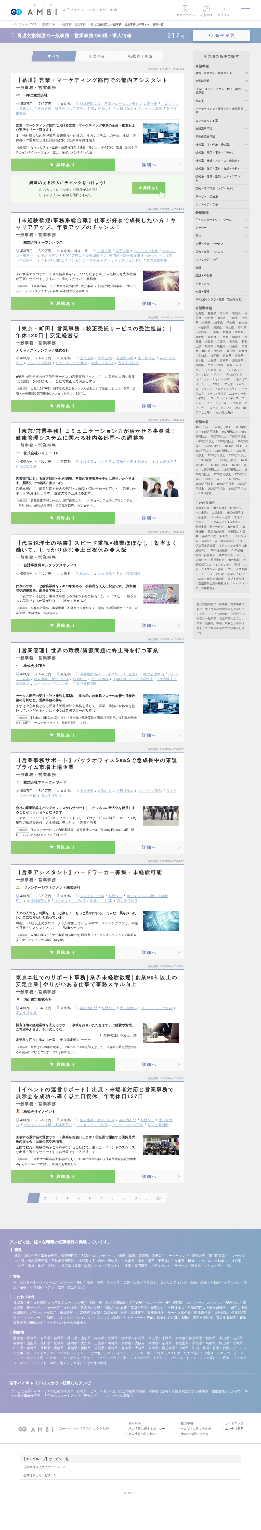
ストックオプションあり (123, 260)
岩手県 (224, 313)
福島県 (221, 317)
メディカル (202, 283)
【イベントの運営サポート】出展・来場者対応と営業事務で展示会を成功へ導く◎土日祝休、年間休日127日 (95, 1093)
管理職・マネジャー (187, 1303)
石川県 (242, 327)
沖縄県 (199, 365)
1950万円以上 (225, 483)
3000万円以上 (237, 488)
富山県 (230, 327)
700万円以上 (218, 436)
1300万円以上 (207, 460)
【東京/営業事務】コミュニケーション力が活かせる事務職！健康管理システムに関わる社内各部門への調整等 (96, 434)
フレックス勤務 (150, 109)
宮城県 (236, 313)
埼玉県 (218, 322)
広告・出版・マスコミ (209, 251)
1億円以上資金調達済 (123, 256)
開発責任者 (218, 559)
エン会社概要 (234, 1428)
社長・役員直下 (205, 555)
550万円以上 (210, 431)
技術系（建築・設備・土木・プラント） (91, 1266)
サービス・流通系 (206, 196)
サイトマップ (234, 1423)
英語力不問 (85, 109)
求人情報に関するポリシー (146, 1428)
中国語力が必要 (115, 1308)
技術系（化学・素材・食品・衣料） (217, 168)
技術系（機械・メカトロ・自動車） (217, 160)
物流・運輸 (202, 291)
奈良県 (233, 341)
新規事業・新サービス (54, 109)
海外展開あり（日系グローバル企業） (109, 104)
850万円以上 (226, 441)
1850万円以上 (234, 478)
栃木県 (126, 1338)
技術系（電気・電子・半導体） (215, 152)
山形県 (209, 317)
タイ (198, 369)
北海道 (199, 313)
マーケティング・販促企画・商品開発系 (195, 1256)
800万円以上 (206, 441)
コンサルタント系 (206, 120)
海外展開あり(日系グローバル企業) (59, 1303)
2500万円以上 (216, 488)
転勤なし (105, 109)
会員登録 (206, 15)
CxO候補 (237, 550)
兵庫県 (221, 341)
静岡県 (199, 336)
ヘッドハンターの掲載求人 (66, 1322)
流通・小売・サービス (209, 243)
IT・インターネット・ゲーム (213, 219)
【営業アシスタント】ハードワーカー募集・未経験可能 (89, 872)
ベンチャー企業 (146, 251)
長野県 (227, 332)
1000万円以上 (233, 445)
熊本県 (199, 360)
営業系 (199, 100)
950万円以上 (213, 445)
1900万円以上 (204, 483)
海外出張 (233, 526)
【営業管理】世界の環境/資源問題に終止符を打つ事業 (87, 650)
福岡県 (215, 355)
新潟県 (217, 327)
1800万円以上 (213, 478)
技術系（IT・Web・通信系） (213, 144)
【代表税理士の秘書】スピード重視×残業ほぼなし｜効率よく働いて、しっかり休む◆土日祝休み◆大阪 (97, 546)
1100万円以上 (223, 450)
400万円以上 (203, 427)
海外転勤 (234, 559)
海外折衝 (70, 1308)
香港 (229, 365)
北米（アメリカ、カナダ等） (178, 1353)
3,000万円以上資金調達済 (82, 256)
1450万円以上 (219, 464)
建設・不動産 (203, 275)
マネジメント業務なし (227, 521)
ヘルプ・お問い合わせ (196, 1428)
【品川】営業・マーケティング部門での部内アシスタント (92, 80)
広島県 (238, 1343)
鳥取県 (209, 346)
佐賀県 (227, 355)
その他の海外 (224, 412)
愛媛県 (243, 350)
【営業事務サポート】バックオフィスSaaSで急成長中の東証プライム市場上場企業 (97, 763)
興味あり (66, 165)
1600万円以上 (232, 469)
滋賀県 (236, 336)
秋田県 (72, 1338)
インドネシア (234, 369)
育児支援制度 (157, 260)
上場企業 (104, 251)
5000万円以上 (207, 493)
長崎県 (239, 355)
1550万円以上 (210, 469)
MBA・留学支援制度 (211, 578)
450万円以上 (223, 427)
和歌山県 (182, 1343)
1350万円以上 (228, 460)
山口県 (206, 350)
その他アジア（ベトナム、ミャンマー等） (121, 1353)
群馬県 (206, 322)
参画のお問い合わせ (194, 1434)
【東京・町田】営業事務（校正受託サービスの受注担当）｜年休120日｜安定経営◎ (95, 332)
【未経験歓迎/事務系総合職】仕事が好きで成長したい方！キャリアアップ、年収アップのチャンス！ (96, 223)
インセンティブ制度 (84, 260)
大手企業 (150, 104)
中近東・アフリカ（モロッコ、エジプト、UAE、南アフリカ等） (221, 407)
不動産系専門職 (205, 136)
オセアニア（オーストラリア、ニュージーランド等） (221, 393)
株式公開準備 (153, 674)
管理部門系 (202, 80)
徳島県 (218, 350)
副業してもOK (102, 363)
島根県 (221, 346)
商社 (198, 235)
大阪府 (209, 341)
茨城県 (233, 317)
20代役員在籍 (219, 550)
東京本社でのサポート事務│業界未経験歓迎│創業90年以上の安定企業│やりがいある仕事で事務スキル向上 (97, 981)
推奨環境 (187, 1423)
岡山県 (233, 346)
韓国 (220, 365)
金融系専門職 (203, 128)
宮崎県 (224, 360)
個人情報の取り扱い (142, 1434)
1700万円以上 (222, 474)
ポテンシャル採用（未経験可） (47, 1125)
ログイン (224, 15)
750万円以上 (238, 436)
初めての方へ (186, 15)
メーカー (201, 227)
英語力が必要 (216, 531)
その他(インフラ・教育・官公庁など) (218, 299)
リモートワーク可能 (71, 363)
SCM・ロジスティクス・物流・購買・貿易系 (114, 1256)
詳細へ (149, 165)
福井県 (202, 332)
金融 (198, 267)
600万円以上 (230, 431)
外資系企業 (202, 507)
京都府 (126, 1343)
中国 (210, 365)
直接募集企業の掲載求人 (213, 583)
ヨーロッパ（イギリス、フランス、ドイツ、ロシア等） (174, 1358)
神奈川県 (204, 327)
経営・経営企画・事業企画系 (213, 72)
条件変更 (225, 35)
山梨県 (215, 332)
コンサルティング (206, 259)
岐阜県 (239, 332)
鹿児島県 (237, 360)
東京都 (243, 322)
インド (217, 374)
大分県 (212, 360)
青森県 (212, 313)
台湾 (239, 365)
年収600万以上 (52, 260)
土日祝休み (125, 109)
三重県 (224, 336)
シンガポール (213, 369)
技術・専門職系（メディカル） (215, 188)
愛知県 (212, 336)
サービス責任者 (179, 1313)
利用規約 (134, 1423)
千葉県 (231, 322)
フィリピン (202, 374)
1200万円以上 (216, 455)
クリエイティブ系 (206, 204)
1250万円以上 (237, 455)
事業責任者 (226, 555)
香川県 (231, 350)
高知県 (202, 355)
